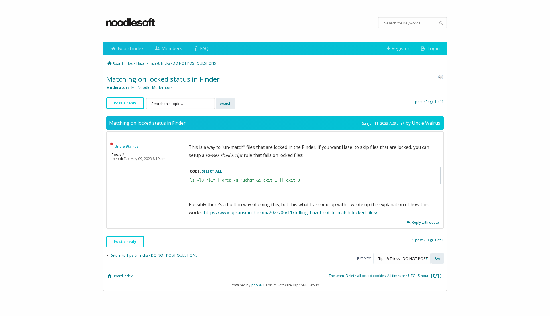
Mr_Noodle (140, 87)
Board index (130, 48)
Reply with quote (425, 222)
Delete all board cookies (366, 275)
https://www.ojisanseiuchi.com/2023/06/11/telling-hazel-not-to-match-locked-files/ (291, 212)
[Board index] (131, 22)
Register (400, 48)
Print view (440, 76)
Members (171, 48)
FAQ (204, 48)
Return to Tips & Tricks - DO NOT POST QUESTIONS (154, 255)
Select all (212, 171)
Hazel (141, 63)
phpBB (256, 285)
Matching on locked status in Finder (163, 79)
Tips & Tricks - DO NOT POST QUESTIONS (182, 63)
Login (433, 48)
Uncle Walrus (426, 123)
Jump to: (364, 257)
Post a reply (125, 103)
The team (336, 275)
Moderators (162, 87)
